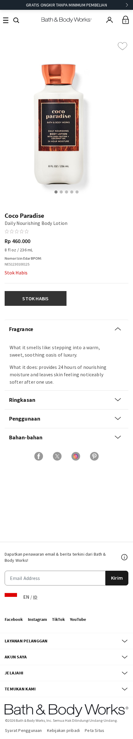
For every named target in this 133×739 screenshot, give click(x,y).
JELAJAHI (14, 673)
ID (35, 597)
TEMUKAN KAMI (20, 689)
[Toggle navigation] (5, 20)
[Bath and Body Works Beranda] (66, 20)
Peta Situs (94, 730)
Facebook (14, 619)
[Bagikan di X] (57, 456)
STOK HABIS (35, 298)
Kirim (117, 578)
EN (26, 597)
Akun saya (16, 657)
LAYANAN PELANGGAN (26, 641)
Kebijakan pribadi (63, 730)
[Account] (109, 20)
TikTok (58, 619)
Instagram (37, 619)
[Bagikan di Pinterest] (94, 456)
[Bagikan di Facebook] (38, 456)
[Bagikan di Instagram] (76, 456)
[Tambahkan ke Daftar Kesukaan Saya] (122, 46)
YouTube (78, 619)
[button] (16, 20)
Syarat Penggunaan (23, 730)
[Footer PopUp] (125, 557)
